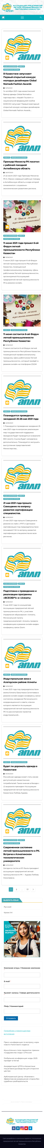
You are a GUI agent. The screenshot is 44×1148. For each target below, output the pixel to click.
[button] (41, 17)
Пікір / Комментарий (13, 1006)
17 (27, 889)
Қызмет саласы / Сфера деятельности (22, 994)
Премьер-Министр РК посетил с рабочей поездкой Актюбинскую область (21, 165)
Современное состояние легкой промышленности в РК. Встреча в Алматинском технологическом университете (21, 854)
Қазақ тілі (8, 913)
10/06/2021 (9, 345)
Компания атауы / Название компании (22, 969)
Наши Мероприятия (10, 66)
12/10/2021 (8, 88)
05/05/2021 (9, 774)
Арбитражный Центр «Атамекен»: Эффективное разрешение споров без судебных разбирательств (21, 1079)
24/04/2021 (9, 865)
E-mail (7, 981)
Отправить (11, 1018)
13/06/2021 (9, 257)
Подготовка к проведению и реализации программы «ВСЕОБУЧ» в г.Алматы (20, 594)
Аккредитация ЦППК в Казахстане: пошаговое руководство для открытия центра (21, 1068)
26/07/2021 (9, 172)
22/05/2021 (9, 423)
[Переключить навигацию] (22, 17)
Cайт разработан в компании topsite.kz (17, 1138)
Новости (21, 66)
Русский (7, 907)
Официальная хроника (11, 69)
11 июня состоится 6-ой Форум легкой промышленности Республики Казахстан (21, 337)
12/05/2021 (9, 602)
